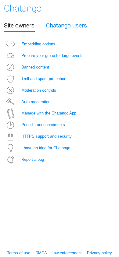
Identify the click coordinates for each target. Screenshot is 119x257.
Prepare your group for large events (52, 55)
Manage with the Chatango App (48, 113)
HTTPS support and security (46, 136)
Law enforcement (67, 253)
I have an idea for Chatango (45, 148)
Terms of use (18, 253)
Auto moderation (35, 102)
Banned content (35, 67)
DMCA (41, 253)
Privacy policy (99, 253)
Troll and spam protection (43, 78)
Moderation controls (38, 90)
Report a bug (32, 159)
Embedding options (38, 44)
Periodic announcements (43, 124)
